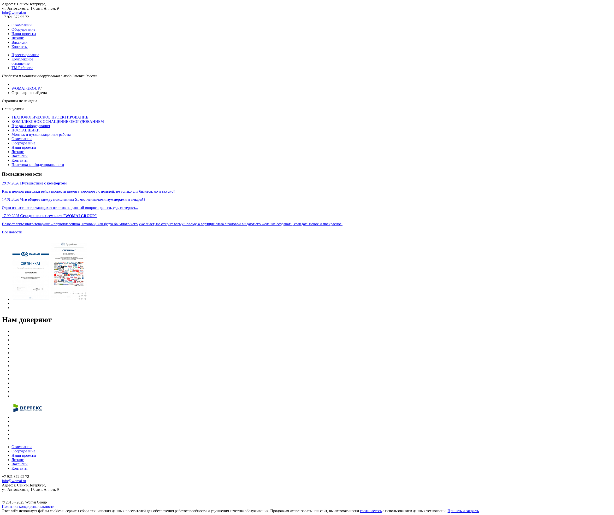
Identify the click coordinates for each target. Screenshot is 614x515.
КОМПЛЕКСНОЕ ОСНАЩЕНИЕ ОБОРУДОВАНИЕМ (58, 121)
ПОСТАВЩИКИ (26, 130)
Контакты (20, 47)
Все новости (12, 232)
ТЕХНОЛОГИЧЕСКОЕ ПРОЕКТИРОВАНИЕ (50, 117)
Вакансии (20, 42)
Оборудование (23, 29)
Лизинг (18, 38)
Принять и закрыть (463, 511)
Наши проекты (24, 34)
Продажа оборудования (31, 126)
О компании (22, 25)
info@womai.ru (14, 13)
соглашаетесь (371, 511)
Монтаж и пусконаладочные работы (41, 134)
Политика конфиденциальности (38, 165)
